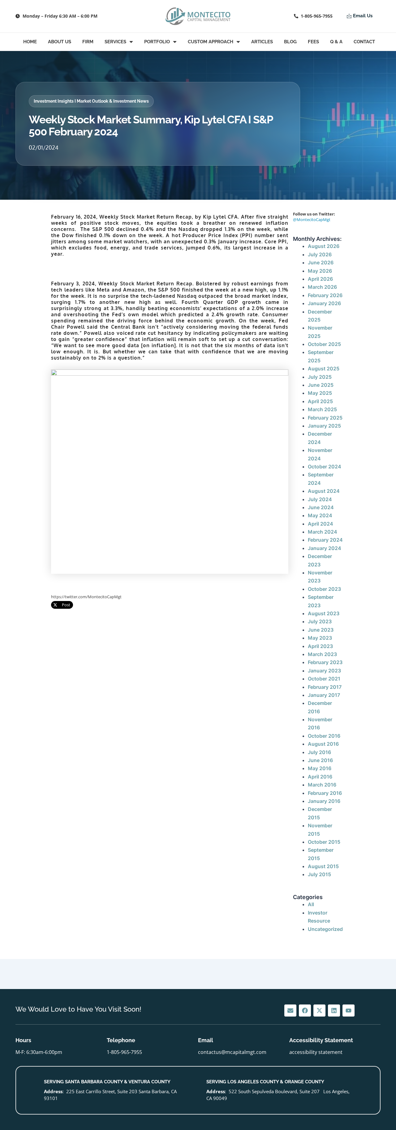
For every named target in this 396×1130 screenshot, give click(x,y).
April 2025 (320, 401)
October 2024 (324, 466)
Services (115, 42)
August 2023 (323, 613)
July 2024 (320, 499)
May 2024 (320, 515)
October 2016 (324, 736)
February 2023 (325, 662)
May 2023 (320, 638)
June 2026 (321, 262)
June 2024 (321, 507)
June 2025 (321, 385)
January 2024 (324, 548)
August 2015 (323, 866)
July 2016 (319, 752)
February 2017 (325, 687)
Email (205, 1040)
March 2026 (322, 287)
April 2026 (320, 279)
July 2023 (320, 621)
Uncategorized (325, 929)
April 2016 (320, 777)
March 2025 (322, 409)
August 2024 (324, 491)
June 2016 (320, 760)
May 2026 (320, 271)
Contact (364, 42)
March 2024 (322, 532)
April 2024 (320, 524)
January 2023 (324, 670)
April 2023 (320, 646)
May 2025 (320, 393)
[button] (91, 101)
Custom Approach (210, 42)
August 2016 (323, 744)
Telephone (121, 1040)
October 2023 (324, 589)
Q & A (336, 42)
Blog (290, 42)
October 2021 (324, 679)
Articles (262, 42)
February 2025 (325, 418)
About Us (59, 42)
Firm (87, 42)
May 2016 (319, 768)
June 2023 (321, 630)
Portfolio (157, 42)
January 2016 (324, 801)
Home (30, 42)
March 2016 (322, 785)
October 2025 (324, 344)
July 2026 (320, 254)
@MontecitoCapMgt (311, 219)
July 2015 (319, 874)
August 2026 (323, 246)
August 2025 (323, 368)
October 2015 (324, 842)
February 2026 (325, 295)
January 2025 (324, 426)
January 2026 (324, 303)
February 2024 (325, 540)
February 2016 (325, 793)
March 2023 (322, 654)
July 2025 (320, 377)
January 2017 (324, 695)
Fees (313, 42)
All (311, 904)
